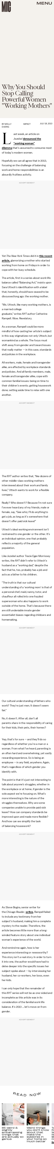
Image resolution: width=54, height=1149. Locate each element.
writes (29, 912)
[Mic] (6, 6)
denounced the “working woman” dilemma (21, 143)
